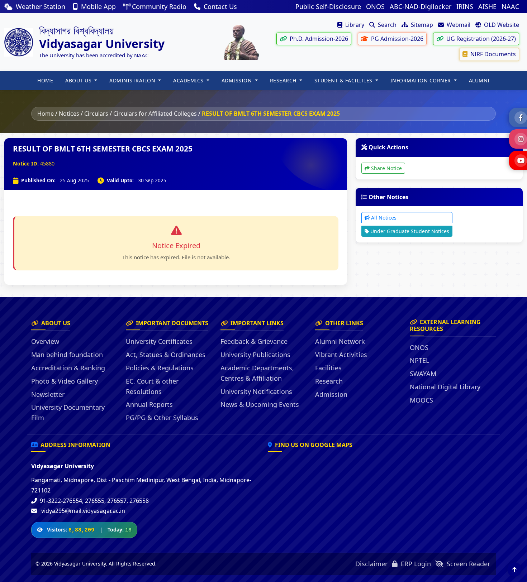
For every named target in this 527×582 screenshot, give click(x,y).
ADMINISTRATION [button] (133, 80)
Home (45, 113)
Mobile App (98, 6)
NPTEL (419, 360)
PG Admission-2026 (396, 39)
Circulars (96, 113)
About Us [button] (79, 80)
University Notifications (256, 391)
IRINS (464, 6)
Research (329, 381)
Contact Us (219, 6)
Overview (45, 341)
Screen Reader (467, 563)
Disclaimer (371, 563)
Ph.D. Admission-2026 (318, 39)
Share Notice (386, 168)
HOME (45, 80)
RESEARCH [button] (284, 80)
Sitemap (421, 25)
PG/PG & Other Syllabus (162, 417)
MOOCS (421, 400)
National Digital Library (445, 387)
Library (354, 25)
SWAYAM (423, 373)
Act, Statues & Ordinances (165, 354)
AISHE (487, 6)
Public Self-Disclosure (328, 6)
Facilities (328, 368)
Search (386, 25)
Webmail (457, 25)
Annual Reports (149, 404)
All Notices (383, 217)
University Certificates (159, 341)
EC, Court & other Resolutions (152, 386)
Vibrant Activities (341, 354)
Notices (69, 113)
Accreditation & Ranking (68, 368)
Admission (331, 394)
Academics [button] (189, 80)
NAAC (510, 6)
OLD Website (501, 25)
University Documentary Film (68, 412)
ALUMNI (479, 80)
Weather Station (40, 6)
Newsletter (48, 394)
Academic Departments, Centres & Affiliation (257, 373)
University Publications (255, 354)
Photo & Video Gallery (64, 381)
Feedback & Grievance (254, 341)
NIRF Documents (492, 54)
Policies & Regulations (160, 368)
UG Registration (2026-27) (480, 39)
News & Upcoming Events (259, 404)
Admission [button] (237, 80)
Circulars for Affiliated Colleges (155, 113)
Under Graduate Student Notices (409, 231)
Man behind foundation (67, 354)
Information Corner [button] (421, 80)
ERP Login (415, 563)
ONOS (375, 6)
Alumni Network (340, 341)
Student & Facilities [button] (344, 80)
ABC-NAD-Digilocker (420, 6)
